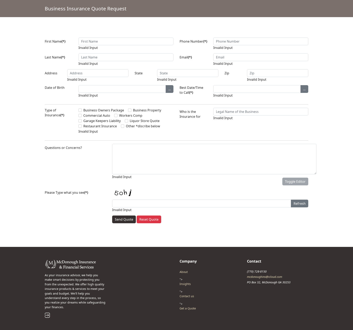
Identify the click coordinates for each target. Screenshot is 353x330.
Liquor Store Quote (145, 121)
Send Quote (124, 219)
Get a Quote (188, 308)
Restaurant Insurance (100, 126)
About (184, 272)
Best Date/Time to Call (191, 90)
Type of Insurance (54, 112)
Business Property (147, 110)
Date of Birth (55, 87)
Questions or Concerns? (63, 147)
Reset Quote (149, 219)
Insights (185, 284)
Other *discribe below (143, 126)
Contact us (187, 296)
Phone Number (193, 41)
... (169, 89)
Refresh (300, 203)
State (139, 73)
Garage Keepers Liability (102, 121)
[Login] (75, 315)
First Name (55, 41)
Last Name (55, 57)
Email (186, 57)
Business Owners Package (103, 110)
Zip (227, 73)
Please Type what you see (66, 192)
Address (51, 73)
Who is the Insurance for (190, 114)
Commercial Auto (96, 115)
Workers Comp (130, 115)
